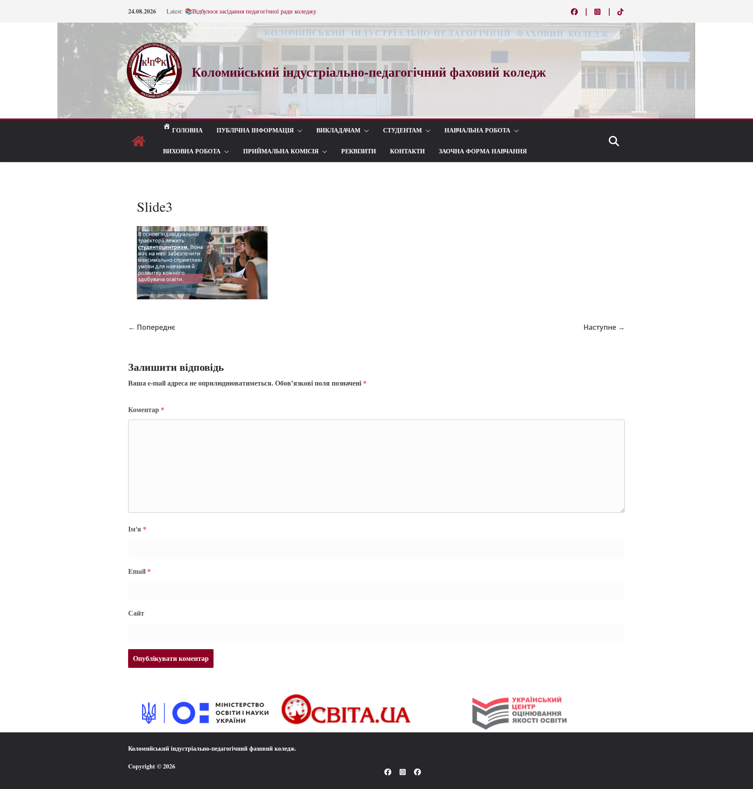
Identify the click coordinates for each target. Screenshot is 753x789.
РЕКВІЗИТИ (358, 151)
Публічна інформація (255, 130)
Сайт (136, 613)
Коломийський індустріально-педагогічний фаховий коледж (211, 748)
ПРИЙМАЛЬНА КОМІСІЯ (281, 151)
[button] (298, 131)
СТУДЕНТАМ (402, 130)
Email (139, 571)
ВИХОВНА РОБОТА (191, 151)
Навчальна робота (477, 130)
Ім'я (137, 529)
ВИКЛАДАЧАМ (338, 130)
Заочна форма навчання (483, 151)
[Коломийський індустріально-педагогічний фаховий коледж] (139, 141)
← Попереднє (151, 327)
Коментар (146, 409)
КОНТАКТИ (407, 151)
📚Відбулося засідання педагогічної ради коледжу (250, 14)
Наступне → (604, 327)
